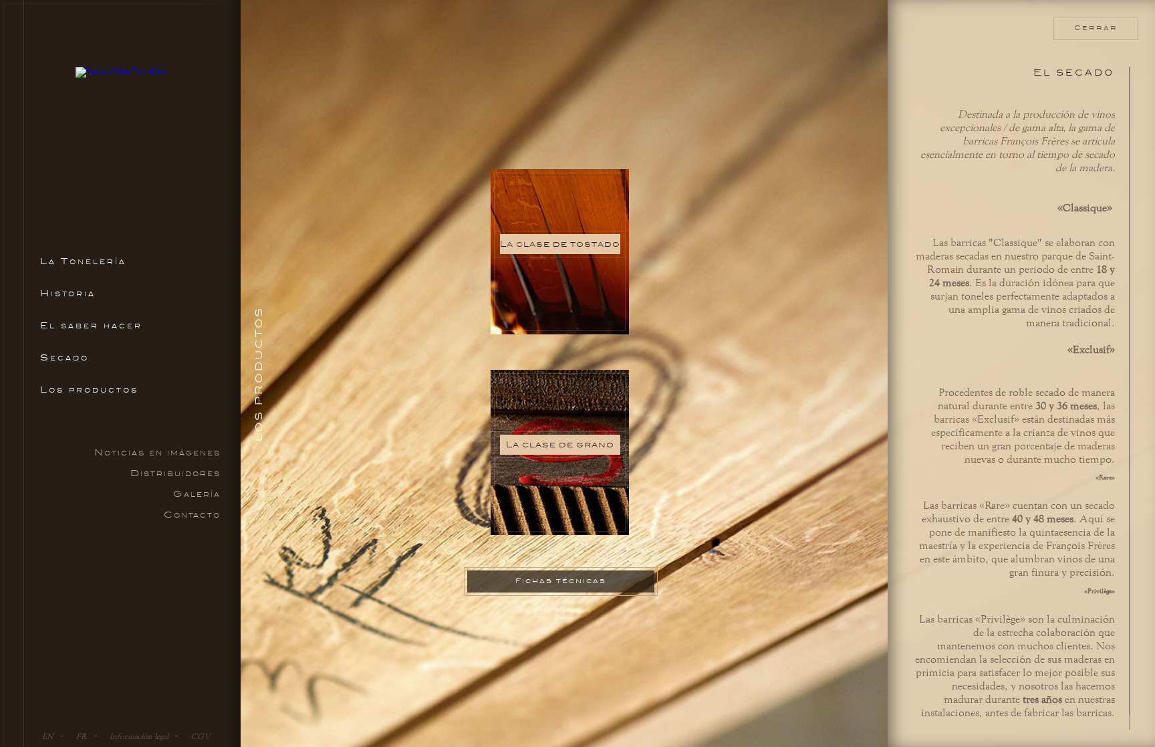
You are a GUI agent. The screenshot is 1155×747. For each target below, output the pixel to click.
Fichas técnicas (560, 580)
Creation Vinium (1118, 735)
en (47, 736)
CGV (201, 736)
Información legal (139, 736)
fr (81, 736)
